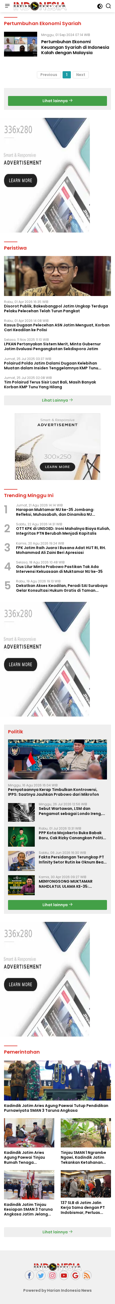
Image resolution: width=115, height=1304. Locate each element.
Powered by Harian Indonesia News (57, 1290)
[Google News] (75, 1275)
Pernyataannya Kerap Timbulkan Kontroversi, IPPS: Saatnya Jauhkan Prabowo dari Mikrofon (53, 792)
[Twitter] (40, 1275)
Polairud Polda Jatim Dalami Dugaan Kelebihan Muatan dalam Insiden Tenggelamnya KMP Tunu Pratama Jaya (51, 365)
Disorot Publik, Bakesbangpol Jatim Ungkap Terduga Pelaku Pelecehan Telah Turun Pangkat (56, 308)
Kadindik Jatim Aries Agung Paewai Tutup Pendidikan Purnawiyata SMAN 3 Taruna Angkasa (56, 1108)
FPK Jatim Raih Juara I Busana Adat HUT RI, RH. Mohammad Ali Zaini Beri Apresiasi (61, 550)
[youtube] (63, 1275)
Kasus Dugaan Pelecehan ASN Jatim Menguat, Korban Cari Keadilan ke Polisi (57, 327)
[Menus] (7, 6)
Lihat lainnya (55, 100)
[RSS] (86, 1275)
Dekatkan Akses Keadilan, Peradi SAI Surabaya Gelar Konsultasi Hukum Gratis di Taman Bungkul (62, 588)
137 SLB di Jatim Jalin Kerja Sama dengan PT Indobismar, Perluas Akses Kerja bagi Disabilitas (83, 1207)
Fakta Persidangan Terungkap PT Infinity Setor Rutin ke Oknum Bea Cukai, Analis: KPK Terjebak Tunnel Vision (72, 859)
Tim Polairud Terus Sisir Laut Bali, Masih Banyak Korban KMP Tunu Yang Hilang (50, 384)
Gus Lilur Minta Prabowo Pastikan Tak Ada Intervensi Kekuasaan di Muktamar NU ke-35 (59, 569)
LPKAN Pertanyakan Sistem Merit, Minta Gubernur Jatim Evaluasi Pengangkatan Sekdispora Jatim (52, 346)
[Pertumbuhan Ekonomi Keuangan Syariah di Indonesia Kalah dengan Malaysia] (20, 45)
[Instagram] (52, 1275)
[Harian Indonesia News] (39, 6)
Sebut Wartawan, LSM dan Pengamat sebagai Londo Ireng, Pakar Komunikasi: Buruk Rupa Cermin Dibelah (70, 811)
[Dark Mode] (100, 6)
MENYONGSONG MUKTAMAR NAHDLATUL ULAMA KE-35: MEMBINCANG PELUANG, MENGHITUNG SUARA (66, 884)
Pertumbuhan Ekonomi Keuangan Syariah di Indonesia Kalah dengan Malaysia (75, 47)
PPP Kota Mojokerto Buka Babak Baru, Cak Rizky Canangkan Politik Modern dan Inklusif (72, 835)
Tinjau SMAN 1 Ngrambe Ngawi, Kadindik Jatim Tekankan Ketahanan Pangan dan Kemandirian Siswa (85, 1157)
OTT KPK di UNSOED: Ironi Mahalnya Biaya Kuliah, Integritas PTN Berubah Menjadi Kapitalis (63, 531)
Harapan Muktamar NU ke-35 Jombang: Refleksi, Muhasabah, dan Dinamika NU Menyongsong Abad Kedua (55, 512)
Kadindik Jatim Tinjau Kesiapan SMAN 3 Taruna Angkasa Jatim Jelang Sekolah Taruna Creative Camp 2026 (28, 1209)
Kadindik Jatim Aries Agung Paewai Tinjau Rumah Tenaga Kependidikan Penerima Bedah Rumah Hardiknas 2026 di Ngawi (28, 1157)
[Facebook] (29, 1275)
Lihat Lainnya (55, 400)
